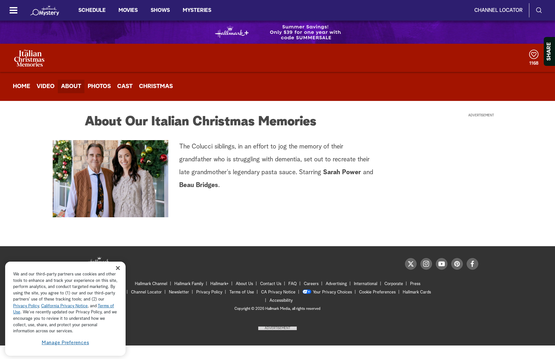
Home (21, 86)
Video (46, 86)
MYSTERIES (197, 10)
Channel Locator (498, 10)
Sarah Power (342, 172)
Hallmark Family (188, 284)
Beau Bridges (198, 185)
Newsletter (179, 292)
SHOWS (160, 10)
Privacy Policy (209, 292)
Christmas (156, 86)
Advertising (336, 284)
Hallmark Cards (417, 292)
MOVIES (128, 10)
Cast (125, 86)
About (71, 86)
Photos (99, 86)
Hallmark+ (219, 284)
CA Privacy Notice (278, 292)
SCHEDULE (92, 10)
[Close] (118, 268)
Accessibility (281, 301)
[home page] (44, 10)
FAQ (292, 284)
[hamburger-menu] (13, 10)
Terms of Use (241, 292)
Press (415, 284)
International (365, 284)
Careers (311, 284)
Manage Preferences (65, 342)
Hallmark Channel (151, 284)
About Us (244, 284)
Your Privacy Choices (332, 292)
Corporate (393, 284)
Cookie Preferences (377, 292)
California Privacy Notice (64, 306)
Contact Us (270, 284)
